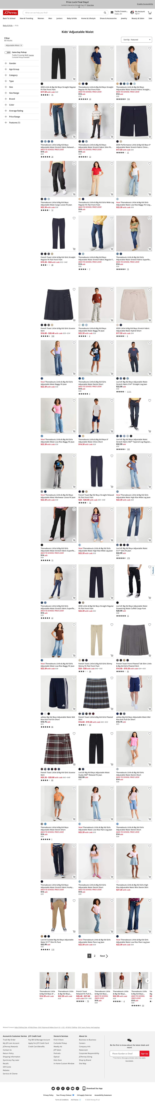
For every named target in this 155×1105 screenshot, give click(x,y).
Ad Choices (74, 1100)
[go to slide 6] (83, 7)
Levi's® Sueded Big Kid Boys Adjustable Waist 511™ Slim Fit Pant (57, 941)
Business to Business (87, 1040)
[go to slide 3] (77, 7)
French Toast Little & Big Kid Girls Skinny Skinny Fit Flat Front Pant (95, 664)
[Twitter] (53, 1088)
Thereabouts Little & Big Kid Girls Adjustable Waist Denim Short (92, 383)
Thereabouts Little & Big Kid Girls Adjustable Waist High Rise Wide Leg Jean (133, 496)
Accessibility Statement (103, 1095)
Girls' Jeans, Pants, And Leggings (89, 1027)
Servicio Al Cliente (10, 1073)
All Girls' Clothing (71, 1027)
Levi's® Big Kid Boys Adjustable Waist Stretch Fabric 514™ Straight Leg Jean (131, 383)
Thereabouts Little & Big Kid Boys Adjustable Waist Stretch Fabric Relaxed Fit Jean (58, 146)
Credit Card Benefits (36, 1046)
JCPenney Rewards (10, 1046)
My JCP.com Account (11, 1043)
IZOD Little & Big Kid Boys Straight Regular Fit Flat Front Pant (58, 88)
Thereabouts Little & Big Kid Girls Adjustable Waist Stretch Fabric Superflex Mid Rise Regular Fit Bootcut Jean (58, 549)
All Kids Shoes (32, 1027)
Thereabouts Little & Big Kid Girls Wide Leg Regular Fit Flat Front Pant (96, 203)
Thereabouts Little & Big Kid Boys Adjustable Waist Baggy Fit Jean (92, 329)
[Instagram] (58, 1088)
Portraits (57, 1053)
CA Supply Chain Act (84, 1095)
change (31, 55)
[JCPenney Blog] (77, 1088)
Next (102, 955)
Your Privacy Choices (63, 1095)
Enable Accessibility (145, 4)
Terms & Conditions (62, 1100)
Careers (82, 1043)
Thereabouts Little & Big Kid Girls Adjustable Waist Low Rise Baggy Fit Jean (57, 440)
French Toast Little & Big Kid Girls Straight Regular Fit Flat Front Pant (58, 258)
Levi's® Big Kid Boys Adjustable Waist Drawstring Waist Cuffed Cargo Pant (131, 607)
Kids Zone (58, 1060)
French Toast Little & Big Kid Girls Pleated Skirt (95, 718)
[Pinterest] (68, 1088)
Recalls (6, 1063)
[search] (106, 12)
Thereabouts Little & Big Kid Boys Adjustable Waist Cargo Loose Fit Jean (56, 203)
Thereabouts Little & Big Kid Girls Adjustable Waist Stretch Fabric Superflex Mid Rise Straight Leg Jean (133, 258)
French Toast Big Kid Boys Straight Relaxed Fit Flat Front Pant (96, 496)
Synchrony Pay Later (11, 1060)
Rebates (6, 1070)
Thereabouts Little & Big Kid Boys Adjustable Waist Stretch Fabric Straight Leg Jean (132, 88)
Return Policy (8, 1053)
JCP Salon (57, 1050)
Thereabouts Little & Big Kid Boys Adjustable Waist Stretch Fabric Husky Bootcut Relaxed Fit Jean (56, 886)
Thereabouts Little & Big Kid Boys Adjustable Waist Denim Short (54, 828)
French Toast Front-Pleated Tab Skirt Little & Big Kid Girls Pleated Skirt (133, 664)
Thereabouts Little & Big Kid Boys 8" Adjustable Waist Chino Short (93, 440)
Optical (56, 1057)
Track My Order (9, 1040)
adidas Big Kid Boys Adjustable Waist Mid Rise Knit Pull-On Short (58, 718)
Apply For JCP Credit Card (38, 1043)
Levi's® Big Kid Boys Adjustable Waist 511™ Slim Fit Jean (131, 549)
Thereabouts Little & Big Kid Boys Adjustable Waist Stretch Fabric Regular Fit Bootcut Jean (96, 258)
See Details (129, 1061)
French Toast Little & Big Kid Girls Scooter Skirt (58, 329)
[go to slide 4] (79, 7)
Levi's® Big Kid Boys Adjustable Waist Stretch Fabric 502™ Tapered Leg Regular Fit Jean (133, 440)
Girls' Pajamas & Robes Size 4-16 (49, 1027)
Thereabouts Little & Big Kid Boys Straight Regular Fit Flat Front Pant (95, 88)
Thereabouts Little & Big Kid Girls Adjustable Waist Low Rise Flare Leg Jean (95, 828)
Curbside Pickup (60, 1043)
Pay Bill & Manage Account (39, 1040)
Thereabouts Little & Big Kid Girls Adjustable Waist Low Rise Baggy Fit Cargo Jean (133, 203)
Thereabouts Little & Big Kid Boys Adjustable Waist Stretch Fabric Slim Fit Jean (94, 146)
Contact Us (7, 1050)
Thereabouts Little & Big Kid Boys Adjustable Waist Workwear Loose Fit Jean (58, 496)
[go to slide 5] (81, 7)
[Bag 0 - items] (149, 12)
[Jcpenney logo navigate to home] (10, 12)
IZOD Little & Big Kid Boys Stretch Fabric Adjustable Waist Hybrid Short (132, 329)
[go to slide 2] (74, 7)
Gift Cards (7, 1067)
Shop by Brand (85, 1060)
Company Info (84, 1046)
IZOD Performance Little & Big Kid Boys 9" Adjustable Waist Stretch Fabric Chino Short (133, 146)
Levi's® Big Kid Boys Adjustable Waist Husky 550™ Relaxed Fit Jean (94, 773)
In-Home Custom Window (64, 1063)
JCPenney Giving (85, 1057)
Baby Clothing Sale (21, 1027)
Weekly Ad (58, 1046)
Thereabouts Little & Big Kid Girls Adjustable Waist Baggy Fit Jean (57, 383)
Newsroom (83, 1050)
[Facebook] (63, 1088)
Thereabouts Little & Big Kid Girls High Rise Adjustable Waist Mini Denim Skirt (132, 886)
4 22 (63, 1027)
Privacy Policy (48, 1095)
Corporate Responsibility (89, 1053)
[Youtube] (72, 1088)
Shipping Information (11, 1057)
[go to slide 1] (72, 7)
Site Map (82, 1063)
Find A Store (58, 1040)
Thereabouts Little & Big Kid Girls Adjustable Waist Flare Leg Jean (94, 941)
